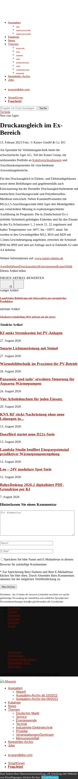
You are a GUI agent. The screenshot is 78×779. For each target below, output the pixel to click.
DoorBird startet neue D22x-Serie (27, 434)
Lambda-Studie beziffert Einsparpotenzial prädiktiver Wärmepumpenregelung (34, 451)
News (11, 40)
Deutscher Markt (20, 48)
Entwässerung (48, 266)
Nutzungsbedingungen (22, 659)
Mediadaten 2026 (19, 663)
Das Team (14, 666)
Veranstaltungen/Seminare (22, 69)
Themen (13, 44)
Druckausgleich (29, 266)
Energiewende (19, 55)
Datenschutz (16, 655)
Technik (18, 59)
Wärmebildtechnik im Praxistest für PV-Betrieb (39, 364)
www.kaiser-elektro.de (49, 258)
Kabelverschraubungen (47, 160)
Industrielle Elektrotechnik (22, 62)
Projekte (18, 66)
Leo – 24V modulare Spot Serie (25, 469)
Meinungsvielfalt (20, 73)
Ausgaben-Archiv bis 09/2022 (23, 33)
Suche (43, 108)
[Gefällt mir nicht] (19, 284)
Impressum (15, 652)
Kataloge (13, 36)
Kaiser (61, 266)
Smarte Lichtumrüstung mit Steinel (29, 348)
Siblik (68, 266)
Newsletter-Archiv (19, 76)
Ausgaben (14, 22)
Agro (3, 266)
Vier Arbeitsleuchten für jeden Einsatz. (31, 399)
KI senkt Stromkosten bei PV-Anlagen (31, 333)
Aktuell (17, 26)
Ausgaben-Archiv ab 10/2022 (23, 30)
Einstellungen (50, 777)
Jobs (11, 79)
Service (18, 51)
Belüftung (13, 266)
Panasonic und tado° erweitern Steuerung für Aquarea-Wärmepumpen (37, 381)
